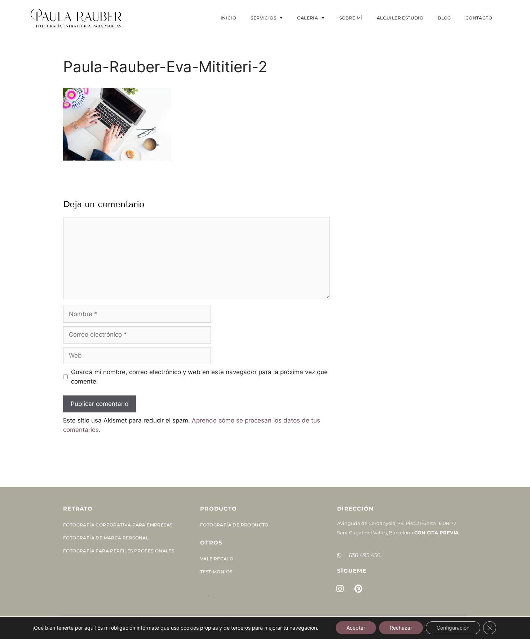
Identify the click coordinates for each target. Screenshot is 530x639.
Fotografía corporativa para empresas (117, 525)
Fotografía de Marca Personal (106, 537)
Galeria (307, 18)
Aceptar (355, 628)
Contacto (478, 18)
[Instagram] (340, 589)
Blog (444, 18)
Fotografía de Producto (234, 525)
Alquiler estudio (400, 18)
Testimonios (216, 571)
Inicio (228, 18)
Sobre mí (350, 18)
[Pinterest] (358, 589)
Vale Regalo (216, 558)
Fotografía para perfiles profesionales (118, 550)
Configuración (453, 628)
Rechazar (401, 628)
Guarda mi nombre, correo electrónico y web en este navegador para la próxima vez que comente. (199, 376)
